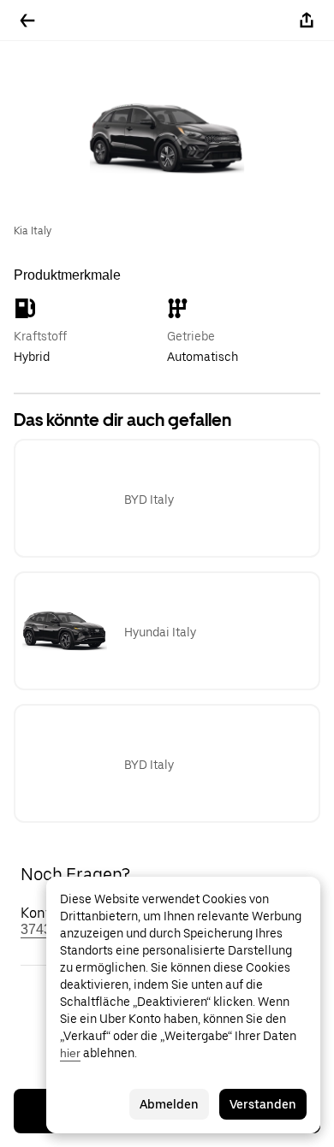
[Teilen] (306, 20)
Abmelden (169, 1104)
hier (70, 1053)
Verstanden (263, 1104)
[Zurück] (27, 20)
